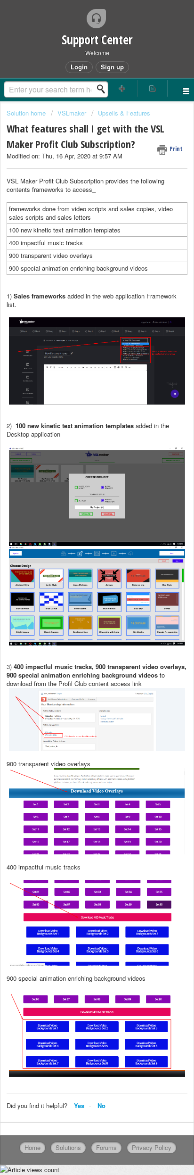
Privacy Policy (151, 1147)
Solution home (27, 112)
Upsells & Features (124, 112)
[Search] (104, 89)
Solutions (68, 1147)
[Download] (79, 594)
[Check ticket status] (152, 88)
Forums (106, 1147)
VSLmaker (71, 112)
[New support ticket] (122, 88)
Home (32, 1147)
